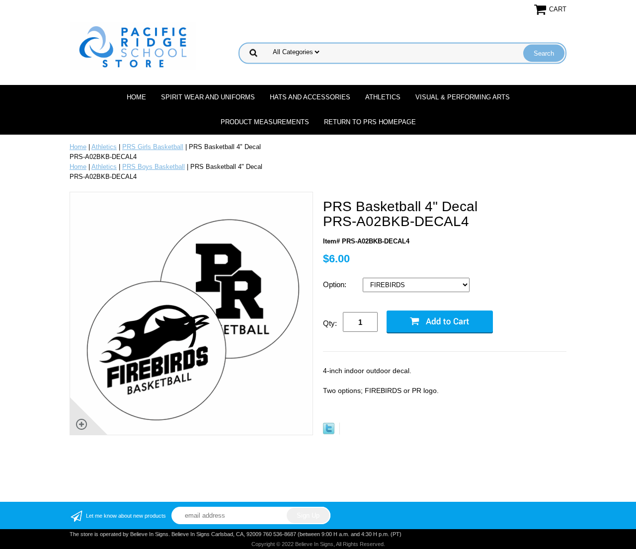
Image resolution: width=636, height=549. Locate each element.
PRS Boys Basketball (153, 166)
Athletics (382, 97)
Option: (335, 284)
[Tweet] (328, 432)
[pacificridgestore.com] (133, 45)
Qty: (330, 323)
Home (136, 97)
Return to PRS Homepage (370, 122)
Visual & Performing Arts (462, 97)
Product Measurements (265, 122)
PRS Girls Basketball (152, 147)
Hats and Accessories (310, 97)
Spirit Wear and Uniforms (208, 97)
